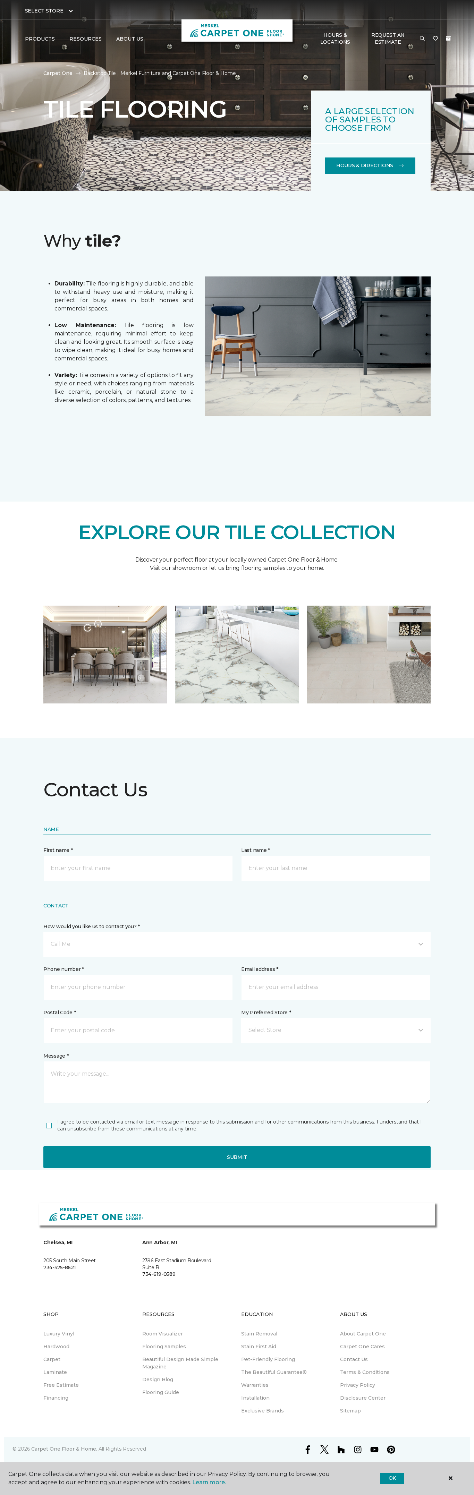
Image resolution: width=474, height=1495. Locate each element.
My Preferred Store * (266, 1012)
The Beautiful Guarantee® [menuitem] (274, 1372)
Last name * (255, 850)
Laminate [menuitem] (55, 1372)
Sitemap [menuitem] (350, 1411)
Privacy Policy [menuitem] (357, 1385)
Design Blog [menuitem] (157, 1379)
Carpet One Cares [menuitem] (362, 1346)
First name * (58, 850)
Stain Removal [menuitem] (259, 1334)
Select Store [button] (44, 11)
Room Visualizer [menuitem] (162, 1334)
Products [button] (40, 39)
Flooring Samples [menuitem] (164, 1346)
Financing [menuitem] (55, 1398)
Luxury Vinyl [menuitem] (58, 1334)
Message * (55, 1055)
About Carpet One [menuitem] (363, 1334)
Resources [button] (85, 39)
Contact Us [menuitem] (354, 1359)
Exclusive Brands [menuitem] (262, 1411)
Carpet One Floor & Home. (64, 1449)
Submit (237, 1157)
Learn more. (209, 1482)
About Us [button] (129, 39)
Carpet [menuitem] (51, 1359)
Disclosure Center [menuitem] (363, 1398)
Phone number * (63, 969)
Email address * (259, 969)
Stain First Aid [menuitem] (258, 1346)
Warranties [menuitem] (255, 1385)
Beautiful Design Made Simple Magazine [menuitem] (180, 1363)
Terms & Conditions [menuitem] (365, 1372)
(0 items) (448, 38)
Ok (392, 1478)
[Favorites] (435, 38)
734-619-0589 (159, 1274)
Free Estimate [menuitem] (61, 1385)
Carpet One (58, 73)
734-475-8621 (59, 1267)
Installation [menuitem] (255, 1398)
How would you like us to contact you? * (91, 926)
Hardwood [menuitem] (56, 1346)
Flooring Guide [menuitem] (160, 1392)
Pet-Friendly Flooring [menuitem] (268, 1359)
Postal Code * (59, 1012)
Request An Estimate (388, 38)
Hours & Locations (335, 38)
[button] (422, 38)
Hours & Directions (364, 165)
